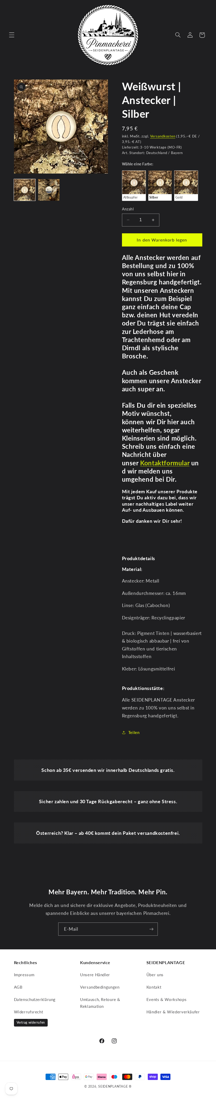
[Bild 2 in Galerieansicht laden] (49, 190)
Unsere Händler (95, 974)
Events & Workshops (166, 999)
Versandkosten (162, 136)
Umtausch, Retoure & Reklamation (100, 1003)
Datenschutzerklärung (35, 999)
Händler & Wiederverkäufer (173, 1011)
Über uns (155, 974)
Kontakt (153, 987)
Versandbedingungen (99, 987)
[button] (12, 35)
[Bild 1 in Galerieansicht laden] (25, 190)
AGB (18, 987)
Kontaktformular (164, 463)
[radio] (134, 185)
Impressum (24, 974)
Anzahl (128, 209)
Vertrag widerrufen (31, 1022)
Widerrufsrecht (28, 1011)
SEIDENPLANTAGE (113, 1086)
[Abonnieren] (151, 929)
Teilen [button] (134, 732)
